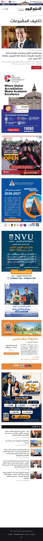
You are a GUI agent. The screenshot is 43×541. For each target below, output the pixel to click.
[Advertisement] (21, 503)
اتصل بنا (10, 534)
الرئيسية (39, 15)
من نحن (27, 534)
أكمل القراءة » (36, 67)
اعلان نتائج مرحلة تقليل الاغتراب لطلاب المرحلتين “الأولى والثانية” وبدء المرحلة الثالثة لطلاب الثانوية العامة (17, 433)
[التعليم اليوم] (29, 9)
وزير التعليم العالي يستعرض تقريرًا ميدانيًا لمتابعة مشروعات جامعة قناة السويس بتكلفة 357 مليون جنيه (22, 55)
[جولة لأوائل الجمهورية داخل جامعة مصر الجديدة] (36, 443)
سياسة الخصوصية (19, 534)
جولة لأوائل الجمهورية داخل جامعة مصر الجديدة (17, 442)
